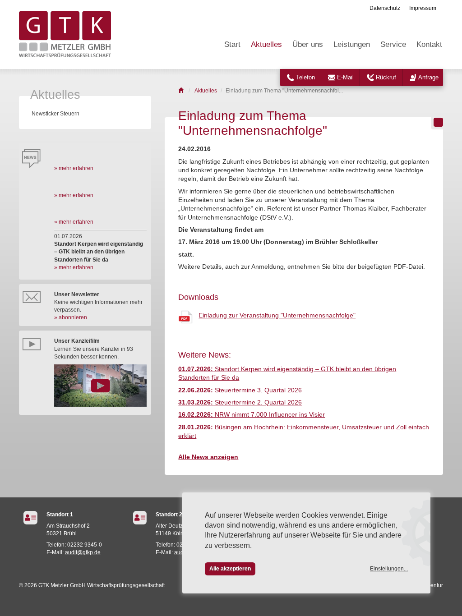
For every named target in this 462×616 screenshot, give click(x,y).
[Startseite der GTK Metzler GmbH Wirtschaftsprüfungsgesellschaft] (181, 90)
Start (232, 44)
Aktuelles (266, 44)
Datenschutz (385, 8)
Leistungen (351, 44)
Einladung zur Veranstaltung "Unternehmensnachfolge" (277, 315)
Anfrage (428, 77)
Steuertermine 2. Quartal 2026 (240, 402)
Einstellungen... (389, 568)
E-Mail (345, 77)
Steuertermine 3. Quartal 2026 (240, 390)
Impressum (422, 8)
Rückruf (386, 77)
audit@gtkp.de (83, 552)
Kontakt (429, 44)
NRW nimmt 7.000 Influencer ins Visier (251, 414)
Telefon (305, 77)
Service (393, 44)
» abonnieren (70, 317)
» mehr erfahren (73, 168)
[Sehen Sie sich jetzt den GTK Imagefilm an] (100, 385)
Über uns (307, 44)
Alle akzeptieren (230, 568)
